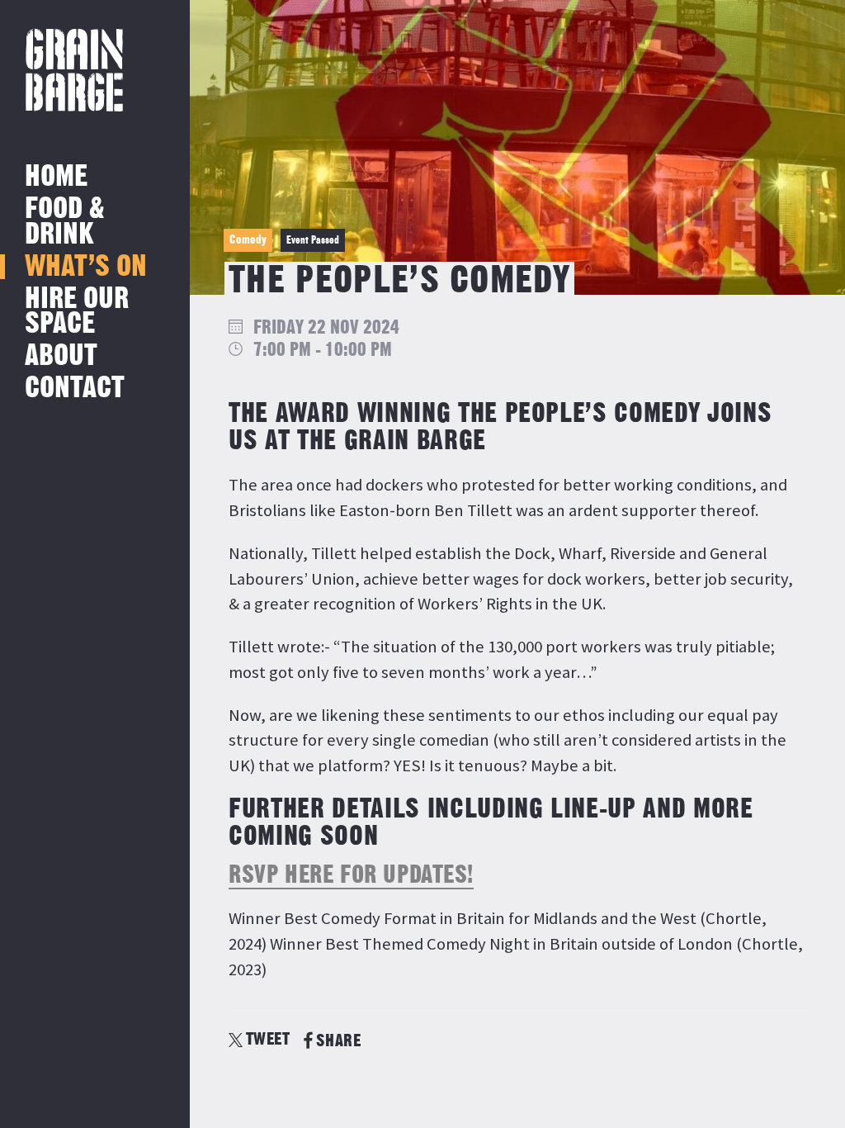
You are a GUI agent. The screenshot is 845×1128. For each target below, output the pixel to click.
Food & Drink (65, 222)
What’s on (86, 267)
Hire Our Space (77, 312)
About (61, 356)
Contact (75, 388)
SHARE (338, 1041)
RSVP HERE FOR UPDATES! (351, 875)
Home (56, 177)
